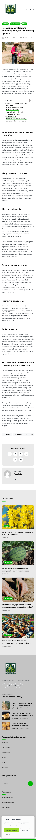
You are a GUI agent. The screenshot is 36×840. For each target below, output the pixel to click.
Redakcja (9, 38)
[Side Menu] (33, 9)
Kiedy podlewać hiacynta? (14, 107)
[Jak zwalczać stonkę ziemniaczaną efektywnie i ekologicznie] (6, 726)
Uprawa (4, 762)
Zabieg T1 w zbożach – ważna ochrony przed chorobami (22, 704)
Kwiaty (6, 526)
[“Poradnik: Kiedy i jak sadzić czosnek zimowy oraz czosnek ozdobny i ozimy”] (18, 590)
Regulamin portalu (7, 797)
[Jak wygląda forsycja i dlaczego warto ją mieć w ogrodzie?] (18, 517)
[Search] (30, 9)
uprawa (24, 23)
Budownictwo (6, 752)
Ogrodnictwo (6, 747)
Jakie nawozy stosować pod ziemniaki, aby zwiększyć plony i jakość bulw (23, 714)
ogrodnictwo (8, 562)
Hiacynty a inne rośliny (13, 114)
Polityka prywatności (8, 802)
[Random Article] (26, 9)
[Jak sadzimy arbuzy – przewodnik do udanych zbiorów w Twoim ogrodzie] (18, 553)
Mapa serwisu (6, 807)
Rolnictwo (5, 768)
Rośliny (4, 757)
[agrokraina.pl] (10, 9)
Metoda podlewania (12, 109)
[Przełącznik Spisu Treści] (30, 100)
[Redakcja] (3, 38)
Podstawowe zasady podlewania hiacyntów (16, 104)
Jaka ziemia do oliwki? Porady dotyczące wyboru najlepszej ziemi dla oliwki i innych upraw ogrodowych (17, 642)
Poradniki (5, 23)
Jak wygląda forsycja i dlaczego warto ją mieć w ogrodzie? (17, 533)
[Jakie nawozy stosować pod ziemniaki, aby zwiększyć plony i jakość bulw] (6, 716)
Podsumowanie (11, 116)
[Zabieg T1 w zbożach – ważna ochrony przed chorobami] (6, 705)
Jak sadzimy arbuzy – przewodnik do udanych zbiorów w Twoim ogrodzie (16, 569)
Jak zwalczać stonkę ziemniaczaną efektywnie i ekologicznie (21, 725)
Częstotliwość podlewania (14, 112)
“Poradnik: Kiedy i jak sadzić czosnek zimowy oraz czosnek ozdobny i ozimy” (17, 606)
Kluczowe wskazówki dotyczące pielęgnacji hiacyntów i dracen (16, 120)
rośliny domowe (15, 23)
